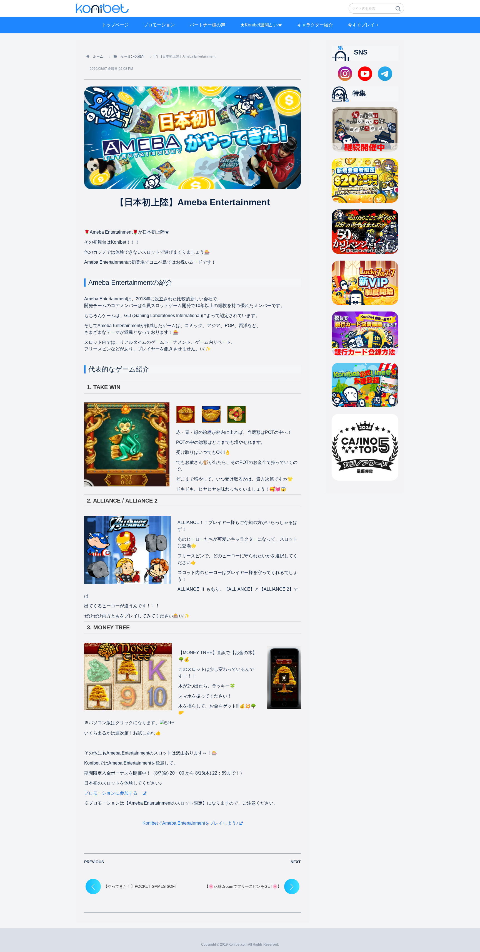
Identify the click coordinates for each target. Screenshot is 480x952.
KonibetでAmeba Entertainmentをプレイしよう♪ (190, 823)
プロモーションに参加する (113, 793)
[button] (397, 10)
